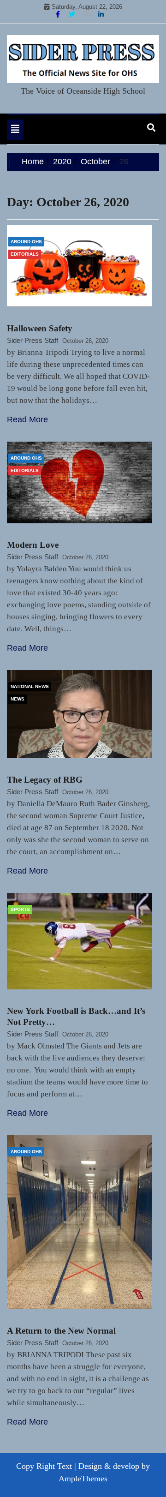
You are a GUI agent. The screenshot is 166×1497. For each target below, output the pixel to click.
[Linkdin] (101, 14)
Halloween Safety (39, 328)
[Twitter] (73, 14)
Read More (27, 419)
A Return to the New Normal (61, 1330)
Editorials (25, 254)
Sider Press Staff (32, 340)
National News (30, 686)
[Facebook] (59, 14)
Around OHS (26, 241)
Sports (20, 909)
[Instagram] (87, 14)
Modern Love (33, 545)
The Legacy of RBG (45, 779)
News (17, 698)
